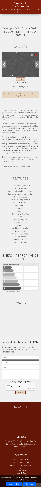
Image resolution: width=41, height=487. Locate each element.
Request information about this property (20, 95)
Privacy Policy (20, 473)
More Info (29, 484)
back (21, 79)
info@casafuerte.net (21, 12)
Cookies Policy (20, 471)
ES (6, 9)
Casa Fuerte (20, 4)
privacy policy (26, 382)
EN (3, 9)
